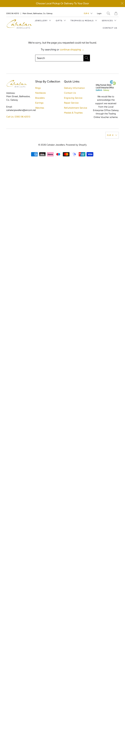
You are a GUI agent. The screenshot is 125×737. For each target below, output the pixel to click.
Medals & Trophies (73, 112)
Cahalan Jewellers (55, 144)
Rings (38, 88)
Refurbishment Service (75, 107)
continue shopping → (72, 49)
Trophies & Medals (82, 21)
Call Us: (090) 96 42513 (18, 116)
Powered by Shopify (76, 144)
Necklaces (40, 92)
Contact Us (110, 28)
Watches (39, 107)
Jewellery (41, 21)
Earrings (39, 102)
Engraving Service (73, 98)
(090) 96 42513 (12, 13)
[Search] (108, 13)
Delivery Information (74, 88)
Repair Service (71, 102)
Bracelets (40, 98)
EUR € (86, 13)
